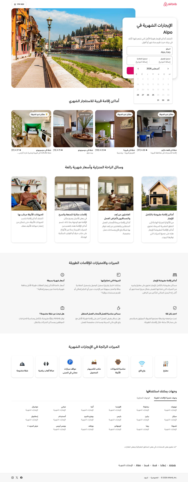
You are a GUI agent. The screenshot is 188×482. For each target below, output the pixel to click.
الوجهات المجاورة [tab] (143, 398)
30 (163, 100)
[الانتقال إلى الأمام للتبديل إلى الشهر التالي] (138, 68)
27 (143, 95)
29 (168, 100)
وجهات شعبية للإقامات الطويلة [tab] (165, 398)
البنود (146, 477)
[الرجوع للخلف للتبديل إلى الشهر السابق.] (168, 68)
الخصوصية (155, 477)
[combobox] (149, 52)
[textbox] (161, 62)
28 (138, 95)
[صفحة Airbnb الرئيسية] (170, 4)
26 (148, 95)
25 (153, 95)
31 (158, 100)
